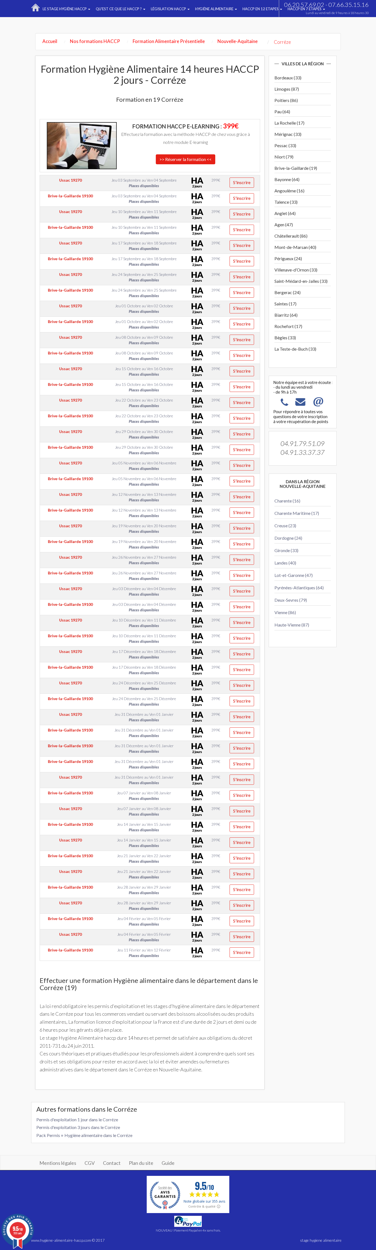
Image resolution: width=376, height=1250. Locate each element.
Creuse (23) (285, 525)
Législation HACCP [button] (169, 9)
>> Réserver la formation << (185, 159)
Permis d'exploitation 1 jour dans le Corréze (77, 1119)
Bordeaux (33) (287, 77)
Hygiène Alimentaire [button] (214, 9)
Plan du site (141, 1163)
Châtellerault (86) (290, 235)
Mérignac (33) (287, 134)
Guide (168, 1163)
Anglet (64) (285, 213)
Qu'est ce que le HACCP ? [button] (119, 9)
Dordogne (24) (288, 538)
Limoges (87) (286, 89)
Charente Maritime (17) (296, 513)
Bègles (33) (285, 337)
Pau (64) (282, 111)
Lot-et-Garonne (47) (293, 575)
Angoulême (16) (289, 190)
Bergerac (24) (287, 292)
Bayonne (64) (286, 179)
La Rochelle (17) (289, 122)
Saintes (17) (285, 303)
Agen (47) (283, 224)
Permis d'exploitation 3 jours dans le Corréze (78, 1127)
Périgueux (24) (288, 258)
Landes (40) (285, 562)
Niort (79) (283, 156)
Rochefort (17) (288, 326)
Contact (112, 1163)
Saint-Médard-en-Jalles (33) (301, 281)
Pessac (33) (285, 145)
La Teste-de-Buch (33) (295, 348)
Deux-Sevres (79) (290, 600)
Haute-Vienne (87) (291, 624)
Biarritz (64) (286, 315)
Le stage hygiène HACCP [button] (65, 9)
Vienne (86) (285, 612)
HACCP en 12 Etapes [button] (261, 9)
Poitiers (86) (286, 100)
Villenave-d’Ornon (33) (295, 269)
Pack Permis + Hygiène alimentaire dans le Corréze (84, 1135)
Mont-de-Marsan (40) (295, 247)
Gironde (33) (286, 550)
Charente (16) (287, 500)
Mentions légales (57, 1163)
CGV (90, 1163)
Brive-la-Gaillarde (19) (295, 168)
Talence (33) (286, 202)
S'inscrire (241, 182)
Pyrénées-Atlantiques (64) (299, 587)
